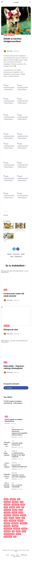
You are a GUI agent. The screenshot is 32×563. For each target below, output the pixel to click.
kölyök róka (7, 515)
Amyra (6, 499)
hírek (18, 507)
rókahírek (6, 523)
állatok (9, 254)
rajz (23, 518)
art (19, 499)
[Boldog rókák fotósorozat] (8, 225)
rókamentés (23, 523)
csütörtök (15, 502)
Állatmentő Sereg (9, 534)
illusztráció (7, 510)
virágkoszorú (18, 256)
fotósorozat (16, 254)
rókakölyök (15, 523)
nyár (5, 518)
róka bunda (12, 520)
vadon (18, 531)
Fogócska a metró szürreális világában (19, 476)
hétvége (12, 507)
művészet (15, 515)
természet (7, 531)
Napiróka (6, 325)
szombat (24, 528)
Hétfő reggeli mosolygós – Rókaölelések (14, 420)
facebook (9, 387)
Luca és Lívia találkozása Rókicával (19, 466)
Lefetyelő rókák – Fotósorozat (17, 444)
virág (11, 256)
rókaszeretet (7, 528)
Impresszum (16, 556)
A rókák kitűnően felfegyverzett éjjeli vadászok (18, 455)
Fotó (5, 34)
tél (13, 531)
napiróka (23, 515)
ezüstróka (7, 504)
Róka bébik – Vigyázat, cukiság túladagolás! (13, 367)
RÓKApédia (14, 451)
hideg (22, 504)
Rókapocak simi (10, 329)
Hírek (13, 427)
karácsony (7, 512)
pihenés (11, 518)
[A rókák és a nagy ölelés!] (8, 236)
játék (20, 510)
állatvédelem (7, 536)
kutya (20, 512)
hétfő (5, 507)
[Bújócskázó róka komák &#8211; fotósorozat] (20, 225)
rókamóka (7, 526)
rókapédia (15, 526)
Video (23, 531)
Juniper (23, 254)
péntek (18, 518)
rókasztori (16, 528)
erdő (21, 502)
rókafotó (20, 520)
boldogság (7, 502)
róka (5, 520)
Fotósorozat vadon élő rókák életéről (13, 294)
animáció (12, 499)
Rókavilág (11, 34)
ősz (15, 536)
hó (22, 507)
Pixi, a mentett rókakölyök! (17, 486)
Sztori (12, 555)
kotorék (14, 512)
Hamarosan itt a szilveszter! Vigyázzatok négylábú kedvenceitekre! (19, 432)
